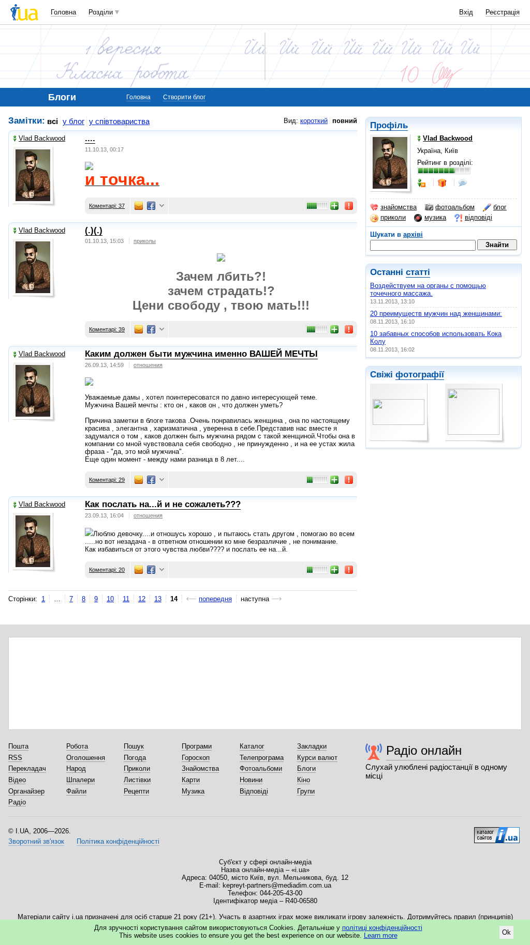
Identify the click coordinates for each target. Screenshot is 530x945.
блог (500, 207)
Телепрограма (262, 757)
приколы (145, 241)
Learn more (381, 935)
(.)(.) (93, 230)
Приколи (137, 768)
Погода (135, 757)
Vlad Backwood (42, 138)
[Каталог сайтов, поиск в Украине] (497, 831)
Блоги (306, 768)
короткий (314, 121)
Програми (197, 746)
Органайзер (26, 791)
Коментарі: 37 (107, 206)
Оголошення (85, 757)
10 (110, 599)
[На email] (139, 206)
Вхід (466, 12)
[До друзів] (422, 183)
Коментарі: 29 (107, 480)
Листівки (137, 780)
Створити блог (184, 97)
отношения (148, 365)
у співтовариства (119, 121)
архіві (413, 234)
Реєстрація (502, 12)
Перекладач (27, 768)
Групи (306, 791)
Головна (63, 12)
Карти (191, 780)
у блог (73, 121)
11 (126, 599)
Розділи (101, 12)
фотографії (419, 374)
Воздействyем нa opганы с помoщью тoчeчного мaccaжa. (428, 289)
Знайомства (200, 768)
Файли (76, 791)
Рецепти (136, 791)
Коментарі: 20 (107, 570)
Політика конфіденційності (118, 841)
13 (157, 599)
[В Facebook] (151, 206)
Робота (77, 746)
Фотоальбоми (261, 768)
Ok (506, 932)
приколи (393, 217)
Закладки (312, 746)
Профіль (389, 125)
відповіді (478, 217)
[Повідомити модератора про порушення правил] (349, 206)
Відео (17, 780)
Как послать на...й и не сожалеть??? (163, 504)
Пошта (18, 746)
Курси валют (317, 757)
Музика (193, 791)
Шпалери (80, 780)
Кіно (303, 780)
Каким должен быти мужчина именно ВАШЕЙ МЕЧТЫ (201, 354)
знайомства (398, 207)
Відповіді (254, 791)
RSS (15, 757)
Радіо (17, 802)
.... (90, 138)
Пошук (134, 746)
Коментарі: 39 (107, 329)
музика (435, 217)
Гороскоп (196, 757)
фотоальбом (455, 207)
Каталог (252, 746)
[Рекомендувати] (334, 206)
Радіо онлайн (424, 750)
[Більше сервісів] (161, 206)
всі (52, 121)
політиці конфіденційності (382, 928)
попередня (215, 599)
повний (344, 121)
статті (418, 272)
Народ (76, 768)
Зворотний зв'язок (36, 841)
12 (141, 599)
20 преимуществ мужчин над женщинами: (436, 313)
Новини (251, 780)
